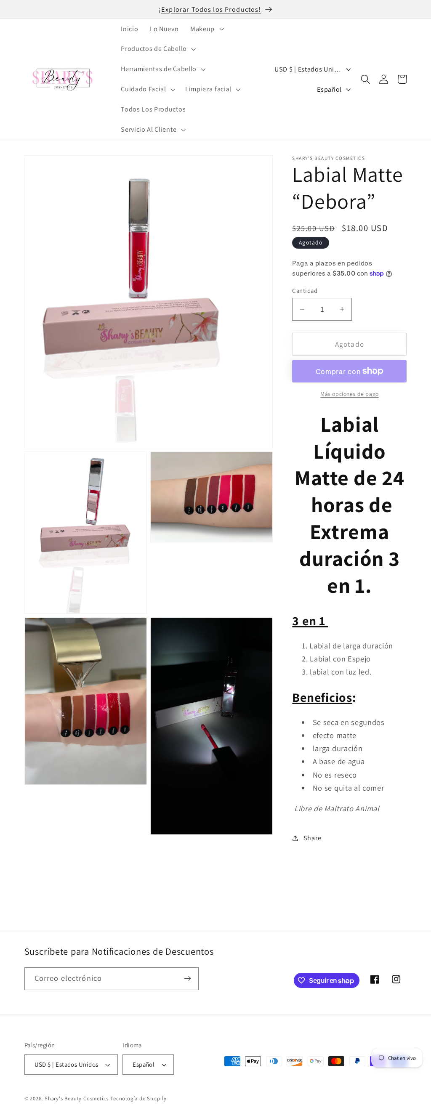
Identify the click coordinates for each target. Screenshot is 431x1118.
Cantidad (304, 291)
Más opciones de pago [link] (349, 394)
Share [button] (312, 838)
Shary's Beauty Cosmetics (77, 1098)
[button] (206, 29)
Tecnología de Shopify (138, 1098)
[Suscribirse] (187, 978)
